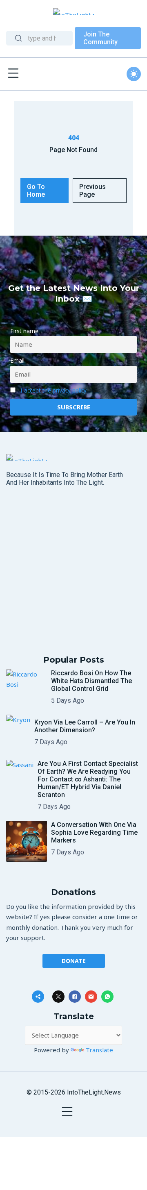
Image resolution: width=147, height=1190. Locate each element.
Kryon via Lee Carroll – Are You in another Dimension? (84, 726)
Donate (74, 961)
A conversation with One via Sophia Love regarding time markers (94, 832)
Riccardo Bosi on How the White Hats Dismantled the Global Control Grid (91, 681)
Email (17, 360)
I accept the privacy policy (53, 390)
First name (24, 331)
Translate (99, 1050)
